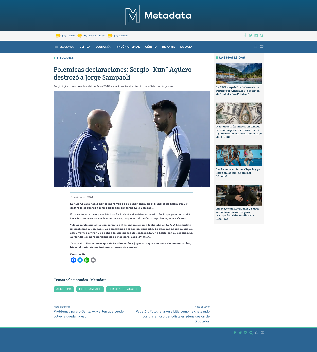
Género (151, 47)
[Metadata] (158, 15)
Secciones (66, 47)
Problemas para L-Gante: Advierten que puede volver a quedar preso (89, 312)
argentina (64, 289)
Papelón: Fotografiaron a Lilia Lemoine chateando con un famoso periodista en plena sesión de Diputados (173, 314)
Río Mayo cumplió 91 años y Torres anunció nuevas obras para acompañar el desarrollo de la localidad (237, 214)
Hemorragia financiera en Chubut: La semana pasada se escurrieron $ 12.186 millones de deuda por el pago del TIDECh (239, 132)
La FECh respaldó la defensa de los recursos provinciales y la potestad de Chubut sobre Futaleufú (238, 91)
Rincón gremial (128, 47)
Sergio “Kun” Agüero (123, 289)
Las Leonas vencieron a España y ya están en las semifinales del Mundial (238, 173)
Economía (103, 47)
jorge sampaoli (90, 289)
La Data (186, 47)
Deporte (168, 47)
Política (84, 47)
